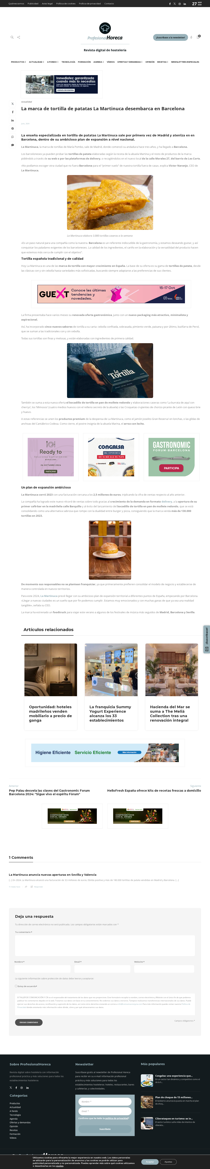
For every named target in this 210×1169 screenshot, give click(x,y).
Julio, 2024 (25, 123)
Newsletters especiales (185, 62)
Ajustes (168, 1161)
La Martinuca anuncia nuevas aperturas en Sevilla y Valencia (52, 874)
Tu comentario (23, 932)
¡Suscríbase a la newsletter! (170, 37)
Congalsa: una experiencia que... (174, 1075)
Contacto (109, 3)
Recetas (161, 62)
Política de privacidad (90, 3)
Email (77, 962)
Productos (17, 62)
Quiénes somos (16, 3)
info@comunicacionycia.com (130, 1004)
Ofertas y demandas (129, 62)
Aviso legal (47, 3)
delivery (167, 501)
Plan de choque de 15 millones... (173, 1097)
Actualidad (35, 62)
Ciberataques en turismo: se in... (174, 1118)
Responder (38, 887)
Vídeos (111, 62)
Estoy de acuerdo (27, 986)
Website (139, 962)
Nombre (19, 962)
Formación (84, 62)
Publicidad (33, 3)
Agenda (97, 62)
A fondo (52, 62)
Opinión (150, 62)
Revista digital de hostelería (105, 50)
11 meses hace (14, 887)
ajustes (59, 1166)
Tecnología (68, 62)
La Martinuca (48, 596)
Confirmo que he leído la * (103, 1118)
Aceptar (150, 1161)
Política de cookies (65, 3)
